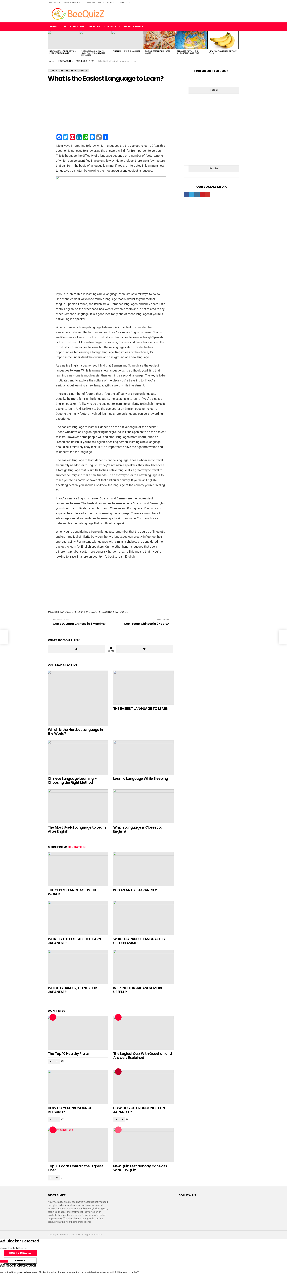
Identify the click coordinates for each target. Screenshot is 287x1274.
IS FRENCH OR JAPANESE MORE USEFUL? (138, 990)
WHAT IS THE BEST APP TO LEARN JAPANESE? (74, 941)
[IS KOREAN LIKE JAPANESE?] (143, 869)
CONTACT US (124, 2)
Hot (52, 1017)
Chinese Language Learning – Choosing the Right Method (72, 780)
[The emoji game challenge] (128, 40)
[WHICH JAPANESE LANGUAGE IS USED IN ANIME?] (143, 918)
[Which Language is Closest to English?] (143, 806)
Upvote (76, 649)
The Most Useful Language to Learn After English (77, 829)
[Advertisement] (111, 108)
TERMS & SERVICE (71, 2)
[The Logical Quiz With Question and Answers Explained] (96, 40)
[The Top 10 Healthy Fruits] (78, 1033)
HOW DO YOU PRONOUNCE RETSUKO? (70, 1110)
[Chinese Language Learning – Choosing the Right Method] (78, 758)
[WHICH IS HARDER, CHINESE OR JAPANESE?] (78, 967)
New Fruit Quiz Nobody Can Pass (223, 52)
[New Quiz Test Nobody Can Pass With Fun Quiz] (64, 40)
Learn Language (87, 612)
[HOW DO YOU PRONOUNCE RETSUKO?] (78, 1087)
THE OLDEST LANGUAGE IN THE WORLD (72, 892)
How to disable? (20, 1253)
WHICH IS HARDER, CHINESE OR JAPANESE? (72, 990)
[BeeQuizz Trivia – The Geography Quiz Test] (191, 40)
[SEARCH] (236, 26)
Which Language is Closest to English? (137, 829)
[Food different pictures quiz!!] (159, 40)
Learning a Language (114, 612)
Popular (118, 1129)
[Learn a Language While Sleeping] (143, 758)
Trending (118, 1071)
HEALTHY (94, 26)
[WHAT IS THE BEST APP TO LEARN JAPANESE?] (78, 918)
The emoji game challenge (126, 51)
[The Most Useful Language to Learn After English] (78, 806)
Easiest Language (61, 612)
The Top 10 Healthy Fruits (68, 1053)
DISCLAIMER (54, 2)
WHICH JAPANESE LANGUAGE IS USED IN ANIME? (139, 941)
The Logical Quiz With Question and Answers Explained (93, 53)
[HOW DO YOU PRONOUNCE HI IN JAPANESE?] (143, 1087)
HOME (53, 26)
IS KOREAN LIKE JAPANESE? (135, 890)
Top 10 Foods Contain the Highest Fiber (75, 1168)
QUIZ (63, 26)
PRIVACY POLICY (106, 2)
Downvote (144, 649)
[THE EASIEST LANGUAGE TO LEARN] (143, 688)
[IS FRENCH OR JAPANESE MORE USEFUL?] (143, 967)
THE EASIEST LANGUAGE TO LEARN (140, 708)
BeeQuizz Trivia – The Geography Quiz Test (188, 52)
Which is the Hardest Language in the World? (75, 731)
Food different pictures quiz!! (157, 52)
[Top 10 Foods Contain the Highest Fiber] (78, 1145)
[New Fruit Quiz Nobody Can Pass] (223, 40)
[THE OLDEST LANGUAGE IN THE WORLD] (78, 869)
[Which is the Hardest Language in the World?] (78, 698)
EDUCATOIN (77, 26)
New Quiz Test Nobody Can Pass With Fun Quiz (63, 52)
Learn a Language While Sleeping (140, 778)
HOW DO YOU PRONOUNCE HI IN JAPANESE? (139, 1110)
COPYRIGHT (89, 2)
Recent (214, 90)
